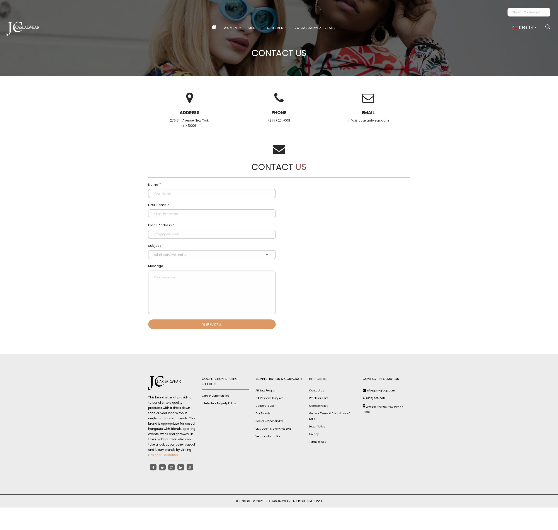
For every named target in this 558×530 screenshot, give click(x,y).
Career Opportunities (215, 396)
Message (155, 266)
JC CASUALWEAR (278, 501)
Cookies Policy (318, 406)
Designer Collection (163, 455)
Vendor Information (268, 436)
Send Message (212, 324)
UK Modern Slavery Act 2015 (273, 429)
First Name (158, 205)
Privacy (314, 434)
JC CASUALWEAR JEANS (315, 28)
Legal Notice (317, 426)
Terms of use (317, 442)
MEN (252, 28)
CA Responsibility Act (269, 398)
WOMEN (230, 28)
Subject (156, 246)
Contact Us (316, 390)
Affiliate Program (266, 390)
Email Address (161, 225)
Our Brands (262, 413)
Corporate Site (264, 406)
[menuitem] (215, 28)
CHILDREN (275, 28)
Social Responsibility (269, 421)
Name (154, 184)
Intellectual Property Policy (219, 403)
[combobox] (524, 28)
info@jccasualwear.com (368, 120)
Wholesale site (318, 398)
